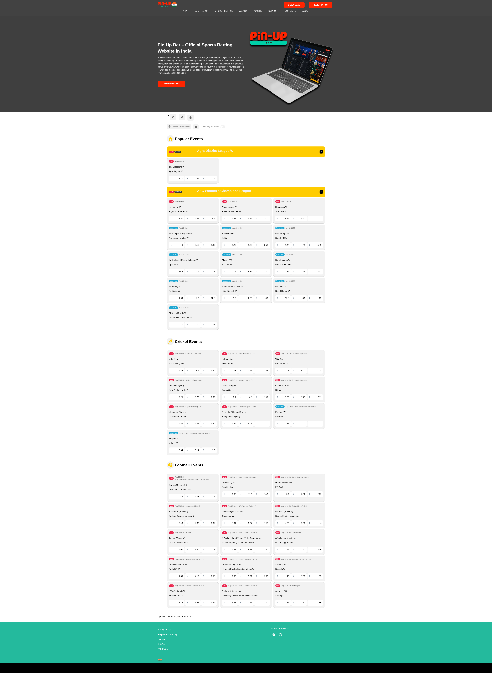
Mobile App (198, 64)
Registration (320, 5)
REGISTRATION (200, 11)
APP (185, 11)
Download (294, 5)
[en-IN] (160, 660)
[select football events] (190, 118)
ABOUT (305, 11)
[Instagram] (280, 634)
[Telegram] (273, 634)
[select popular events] (173, 117)
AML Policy (163, 649)
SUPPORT (273, 11)
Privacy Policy (164, 630)
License (161, 639)
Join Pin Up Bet (171, 84)
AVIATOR (243, 11)
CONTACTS (290, 11)
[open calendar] (196, 126)
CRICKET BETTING (223, 11)
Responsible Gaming (167, 634)
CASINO (258, 11)
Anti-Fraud (162, 644)
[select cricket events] (182, 117)
